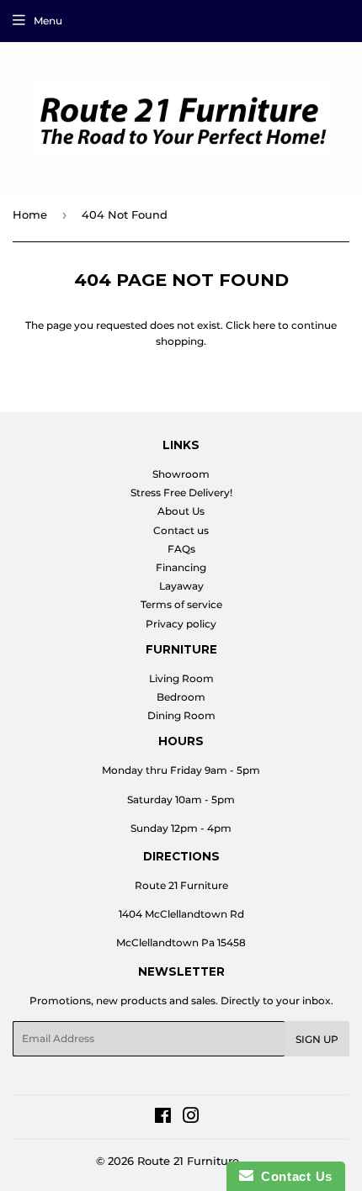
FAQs (181, 549)
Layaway (181, 586)
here (264, 325)
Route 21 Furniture (188, 1160)
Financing (181, 567)
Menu (48, 20)
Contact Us (293, 1176)
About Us (181, 511)
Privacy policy (181, 623)
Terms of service (181, 604)
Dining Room (181, 715)
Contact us (181, 530)
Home (30, 214)
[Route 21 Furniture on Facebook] (163, 1118)
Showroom (181, 474)
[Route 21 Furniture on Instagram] (191, 1118)
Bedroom (181, 697)
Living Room (181, 678)
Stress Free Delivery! (181, 492)
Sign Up (316, 1039)
